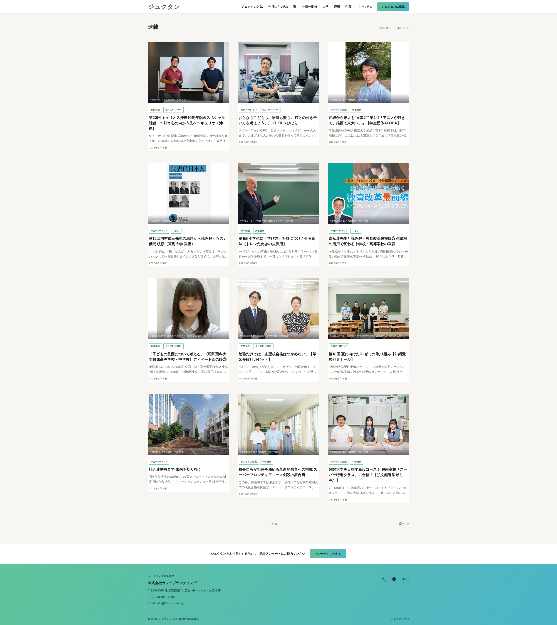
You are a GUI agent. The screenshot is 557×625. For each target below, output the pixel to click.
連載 (337, 6)
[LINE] (405, 579)
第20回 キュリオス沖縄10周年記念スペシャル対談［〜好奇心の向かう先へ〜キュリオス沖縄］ (187, 123)
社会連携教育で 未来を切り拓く (175, 469)
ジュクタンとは (252, 6)
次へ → (404, 523)
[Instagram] (394, 579)
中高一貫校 (309, 6)
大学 (325, 6)
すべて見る (365, 6)
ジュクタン (164, 7)
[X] (383, 579)
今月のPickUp (278, 6)
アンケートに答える (328, 553)
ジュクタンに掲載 (393, 6)
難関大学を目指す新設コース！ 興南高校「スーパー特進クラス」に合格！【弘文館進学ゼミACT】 (368, 474)
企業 (348, 6)
